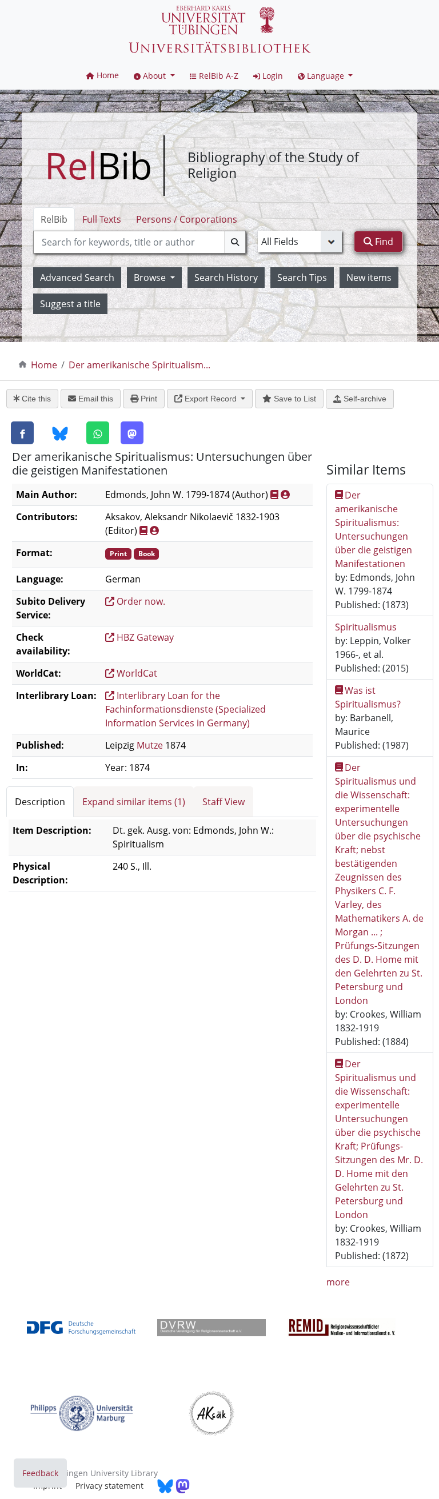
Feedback (40, 1473)
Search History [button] (226, 277)
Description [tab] (40, 801)
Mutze (150, 745)
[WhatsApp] (97, 432)
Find (383, 241)
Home (44, 365)
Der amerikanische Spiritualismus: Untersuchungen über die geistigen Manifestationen (373, 529)
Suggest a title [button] (70, 304)
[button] (154, 76)
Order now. (139, 601)
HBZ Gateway (144, 637)
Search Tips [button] (302, 277)
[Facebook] (22, 432)
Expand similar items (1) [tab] (133, 801)
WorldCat (135, 673)
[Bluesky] (60, 433)
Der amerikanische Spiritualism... (139, 365)
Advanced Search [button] (77, 277)
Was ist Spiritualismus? (368, 697)
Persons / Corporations (186, 219)
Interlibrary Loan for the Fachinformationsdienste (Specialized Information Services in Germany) (185, 709)
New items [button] (369, 277)
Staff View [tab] (223, 801)
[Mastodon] (132, 432)
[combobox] (139, 242)
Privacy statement (109, 1485)
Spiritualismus (366, 627)
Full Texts (101, 219)
